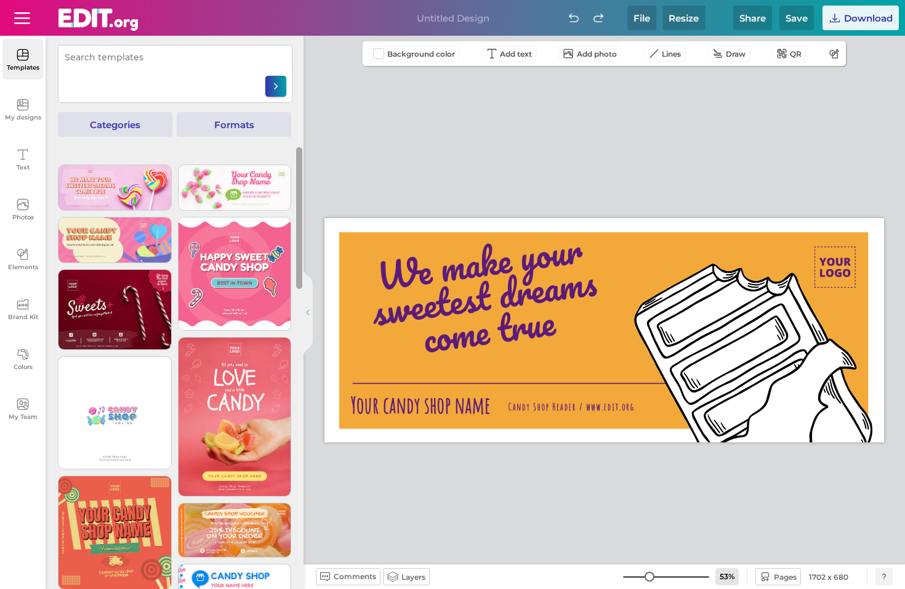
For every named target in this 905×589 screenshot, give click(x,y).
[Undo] (573, 18)
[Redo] (598, 18)
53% (727, 576)
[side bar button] (308, 312)
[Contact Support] (884, 576)
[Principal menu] (98, 20)
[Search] (275, 86)
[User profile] (22, 18)
